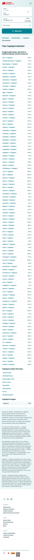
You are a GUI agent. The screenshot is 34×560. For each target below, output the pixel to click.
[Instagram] (4, 499)
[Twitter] (11, 499)
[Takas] (28, 11)
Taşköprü (26, 38)
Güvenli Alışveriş (8, 522)
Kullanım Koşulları (8, 509)
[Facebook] (8, 499)
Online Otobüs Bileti (9, 533)
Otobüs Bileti (15, 38)
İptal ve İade (7, 520)
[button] (30, 3)
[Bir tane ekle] (30, 25)
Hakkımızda (6, 507)
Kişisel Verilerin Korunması (11, 513)
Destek (5, 524)
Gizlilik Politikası (8, 511)
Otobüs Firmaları (8, 535)
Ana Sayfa (5, 38)
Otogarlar (6, 537)
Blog (4, 526)
